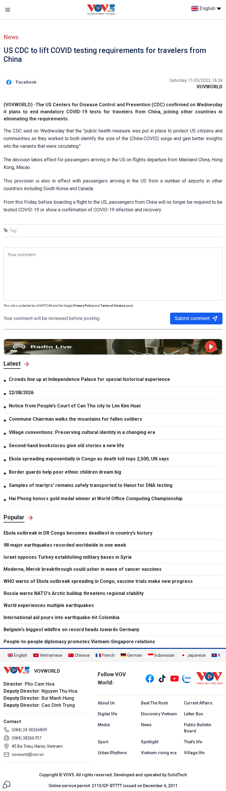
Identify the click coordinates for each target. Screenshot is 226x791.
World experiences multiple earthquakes (49, 605)
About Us (106, 703)
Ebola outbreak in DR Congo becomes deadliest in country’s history (78, 533)
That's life (193, 741)
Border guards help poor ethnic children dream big (65, 472)
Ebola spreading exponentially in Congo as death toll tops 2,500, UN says (89, 459)
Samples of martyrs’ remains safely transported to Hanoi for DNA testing (90, 485)
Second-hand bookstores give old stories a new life (66, 445)
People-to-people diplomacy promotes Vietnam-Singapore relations (79, 641)
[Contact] (6, 784)
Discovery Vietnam (159, 714)
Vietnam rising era (159, 752)
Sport (103, 741)
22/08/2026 (21, 392)
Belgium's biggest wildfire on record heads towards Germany (71, 629)
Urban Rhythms (112, 752)
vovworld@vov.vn (28, 754)
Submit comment (192, 318)
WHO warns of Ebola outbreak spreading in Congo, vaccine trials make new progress (98, 581)
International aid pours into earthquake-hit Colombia (61, 617)
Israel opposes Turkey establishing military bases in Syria (68, 557)
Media (104, 724)
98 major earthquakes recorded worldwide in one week (65, 545)
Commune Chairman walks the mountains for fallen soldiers (75, 419)
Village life (194, 752)
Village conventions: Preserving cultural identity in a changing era (82, 432)
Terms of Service (112, 305)
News (11, 37)
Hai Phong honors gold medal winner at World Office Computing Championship (95, 498)
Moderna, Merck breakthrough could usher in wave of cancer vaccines (83, 569)
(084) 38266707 (26, 738)
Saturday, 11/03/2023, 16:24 (196, 80)
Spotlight (149, 741)
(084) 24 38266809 (29, 729)
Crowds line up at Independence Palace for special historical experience (89, 379)
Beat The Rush (154, 703)
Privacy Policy (83, 305)
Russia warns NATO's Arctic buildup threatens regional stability (74, 593)
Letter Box (193, 714)
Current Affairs (198, 703)
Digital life (107, 714)
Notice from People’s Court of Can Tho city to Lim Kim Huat (75, 406)
